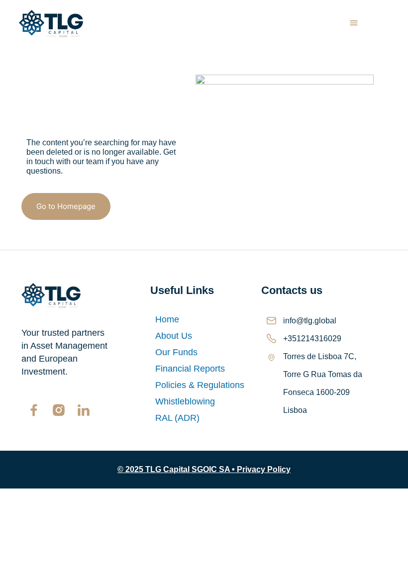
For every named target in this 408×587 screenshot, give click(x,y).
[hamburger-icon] (354, 24)
